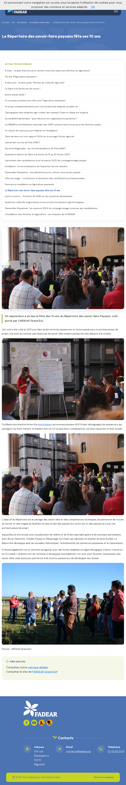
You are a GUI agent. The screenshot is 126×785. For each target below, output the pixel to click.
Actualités (22, 22)
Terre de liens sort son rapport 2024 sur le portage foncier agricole (39, 136)
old (13, 22)
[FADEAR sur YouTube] (34, 723)
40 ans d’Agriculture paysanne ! (21, 76)
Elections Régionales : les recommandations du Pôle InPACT (35, 148)
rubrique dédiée (38, 667)
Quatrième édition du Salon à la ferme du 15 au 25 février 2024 (37, 154)
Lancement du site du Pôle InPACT (22, 142)
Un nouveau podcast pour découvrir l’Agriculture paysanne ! (35, 100)
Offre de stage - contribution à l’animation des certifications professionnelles (45, 178)
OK (93, 7)
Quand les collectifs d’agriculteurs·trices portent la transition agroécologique (44, 202)
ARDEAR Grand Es (44, 672)
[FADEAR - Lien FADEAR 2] (49, 723)
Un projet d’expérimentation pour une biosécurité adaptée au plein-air (41, 106)
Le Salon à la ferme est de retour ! (22, 88)
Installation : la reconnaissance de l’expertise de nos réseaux (36, 166)
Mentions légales (104, 777)
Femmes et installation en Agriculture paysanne (29, 184)
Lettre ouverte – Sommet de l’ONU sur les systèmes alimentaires (38, 196)
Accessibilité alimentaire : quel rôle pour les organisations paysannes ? (41, 118)
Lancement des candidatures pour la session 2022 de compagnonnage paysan (45, 160)
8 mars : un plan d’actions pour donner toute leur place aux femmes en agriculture (47, 70)
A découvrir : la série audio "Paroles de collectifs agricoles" (35, 82)
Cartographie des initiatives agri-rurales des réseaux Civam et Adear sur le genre (46, 112)
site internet (45, 424)
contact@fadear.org (78, 751)
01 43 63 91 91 (116, 751)
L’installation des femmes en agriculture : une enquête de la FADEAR (40, 214)
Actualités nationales (39, 22)
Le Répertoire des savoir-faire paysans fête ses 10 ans (32, 190)
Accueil (5, 22)
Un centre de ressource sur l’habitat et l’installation (31, 130)
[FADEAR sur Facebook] (26, 723)
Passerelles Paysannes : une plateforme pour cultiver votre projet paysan (42, 172)
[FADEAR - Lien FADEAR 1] (42, 723)
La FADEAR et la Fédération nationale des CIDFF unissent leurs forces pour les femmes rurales (53, 124)
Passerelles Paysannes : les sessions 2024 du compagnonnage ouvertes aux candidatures (51, 208)
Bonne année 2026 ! (15, 94)
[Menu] (115, 11)
